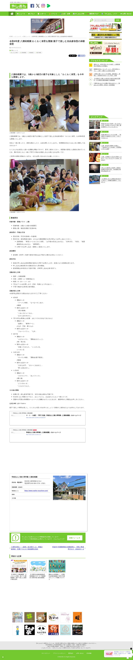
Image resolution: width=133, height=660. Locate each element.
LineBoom (48, 6)
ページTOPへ (131, 658)
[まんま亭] (29, 634)
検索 (117, 20)
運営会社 (70, 653)
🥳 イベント (53, 14)
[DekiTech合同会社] (77, 634)
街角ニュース (26, 36)
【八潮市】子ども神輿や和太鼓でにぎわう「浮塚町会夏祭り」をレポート (111, 180)
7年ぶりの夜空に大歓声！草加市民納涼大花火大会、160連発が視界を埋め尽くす (111, 169)
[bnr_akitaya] (53, 622)
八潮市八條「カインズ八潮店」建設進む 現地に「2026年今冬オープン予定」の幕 (107, 74)
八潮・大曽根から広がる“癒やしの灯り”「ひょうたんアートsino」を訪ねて (111, 158)
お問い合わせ (80, 653)
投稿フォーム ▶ (74, 538)
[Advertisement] (90, 5)
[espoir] (41, 622)
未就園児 (31, 52)
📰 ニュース (21, 14)
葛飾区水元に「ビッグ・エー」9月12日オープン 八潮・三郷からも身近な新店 (107, 69)
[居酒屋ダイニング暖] (77, 622)
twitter (38, 6)
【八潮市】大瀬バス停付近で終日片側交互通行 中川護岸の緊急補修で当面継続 (107, 79)
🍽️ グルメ (31, 14)
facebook (32, 6)
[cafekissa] (17, 634)
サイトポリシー (46, 653)
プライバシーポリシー (59, 653)
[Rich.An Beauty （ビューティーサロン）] (65, 634)
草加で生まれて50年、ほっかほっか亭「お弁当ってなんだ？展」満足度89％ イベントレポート (111, 125)
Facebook (81, 55)
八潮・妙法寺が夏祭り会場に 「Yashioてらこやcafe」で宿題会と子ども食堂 (111, 147)
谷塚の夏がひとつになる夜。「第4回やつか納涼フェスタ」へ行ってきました (111, 136)
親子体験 (39, 52)
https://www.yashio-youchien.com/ (36, 490)
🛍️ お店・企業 (65, 14)
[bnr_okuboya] (53, 634)
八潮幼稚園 (23, 52)
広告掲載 (88, 653)
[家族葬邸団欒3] (47, 26)
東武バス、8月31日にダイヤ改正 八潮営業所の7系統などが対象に (107, 65)
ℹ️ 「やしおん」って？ (109, 14)
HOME (12, 13)
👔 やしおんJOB (78, 14)
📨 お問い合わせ (125, 14)
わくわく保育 (14, 52)
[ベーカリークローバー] (29, 622)
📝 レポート (42, 14)
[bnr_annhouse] (17, 622)
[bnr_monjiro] (41, 634)
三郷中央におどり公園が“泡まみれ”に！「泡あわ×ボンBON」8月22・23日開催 (107, 84)
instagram (43, 6)
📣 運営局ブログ (93, 14)
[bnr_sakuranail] (65, 622)
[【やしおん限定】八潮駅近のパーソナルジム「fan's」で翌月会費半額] (105, 55)
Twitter (73, 55)
